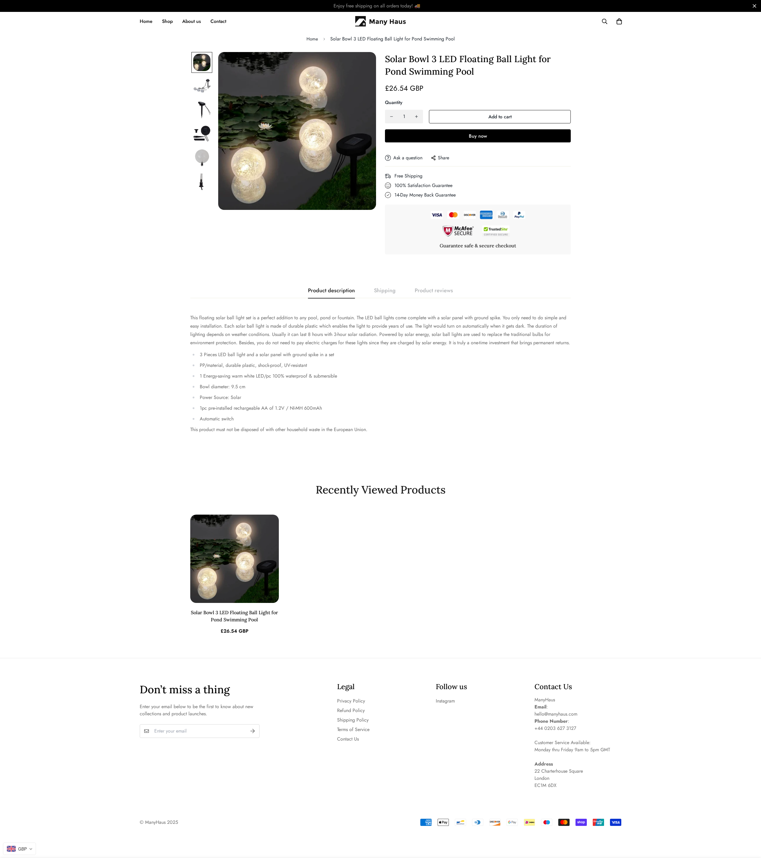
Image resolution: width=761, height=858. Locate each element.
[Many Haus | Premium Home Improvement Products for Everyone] (380, 21)
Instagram (445, 700)
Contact (218, 21)
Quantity (393, 102)
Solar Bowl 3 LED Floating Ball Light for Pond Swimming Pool (234, 616)
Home (146, 21)
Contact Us (348, 739)
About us (191, 21)
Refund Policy (351, 710)
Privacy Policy (351, 700)
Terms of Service (353, 729)
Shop (167, 21)
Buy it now (478, 135)
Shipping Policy (353, 719)
